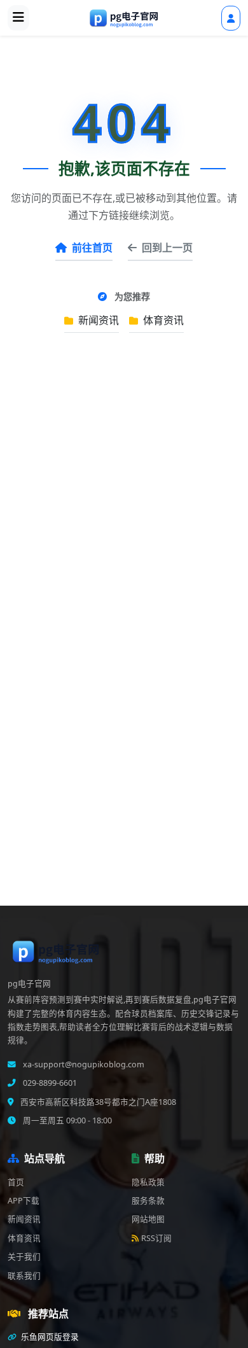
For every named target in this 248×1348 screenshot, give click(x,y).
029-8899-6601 (49, 1083)
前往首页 (92, 248)
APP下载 (23, 1200)
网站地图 (148, 1219)
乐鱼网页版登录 (49, 1336)
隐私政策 (148, 1182)
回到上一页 (167, 248)
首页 (16, 1182)
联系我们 (24, 1275)
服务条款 (148, 1200)
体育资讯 (162, 320)
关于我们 (24, 1256)
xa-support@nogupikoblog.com (82, 1064)
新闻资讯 (97, 320)
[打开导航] (18, 18)
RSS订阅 (156, 1238)
